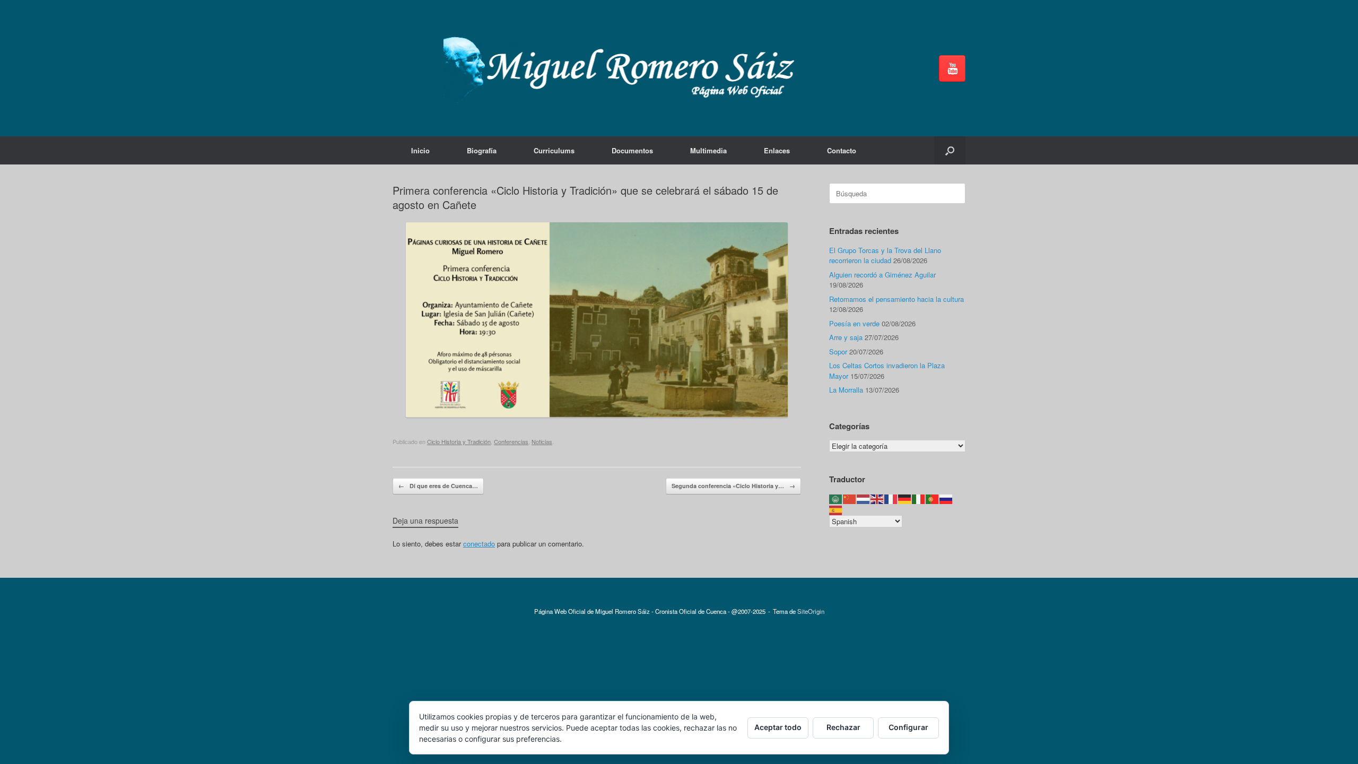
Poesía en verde (854, 323)
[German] (905, 498)
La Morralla (846, 390)
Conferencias (511, 441)
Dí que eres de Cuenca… (438, 486)
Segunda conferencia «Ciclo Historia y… (733, 486)
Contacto (841, 150)
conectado (479, 544)
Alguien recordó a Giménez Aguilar (882, 275)
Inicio (420, 150)
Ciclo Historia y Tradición (459, 441)
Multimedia (708, 150)
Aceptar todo (778, 727)
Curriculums (554, 150)
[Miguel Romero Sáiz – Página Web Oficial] (624, 68)
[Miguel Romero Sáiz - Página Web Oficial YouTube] (952, 68)
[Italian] (919, 498)
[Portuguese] (932, 498)
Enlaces (777, 150)
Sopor (838, 351)
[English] (877, 498)
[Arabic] (836, 498)
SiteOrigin (810, 611)
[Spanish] (836, 509)
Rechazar (843, 727)
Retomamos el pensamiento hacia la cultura (896, 299)
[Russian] (946, 498)
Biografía (482, 150)
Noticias (542, 441)
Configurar (908, 727)
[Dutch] (863, 498)
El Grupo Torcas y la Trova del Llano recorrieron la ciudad (885, 255)
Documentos (632, 150)
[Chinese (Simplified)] (850, 498)
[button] (949, 150)
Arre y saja (846, 337)
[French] (891, 498)
